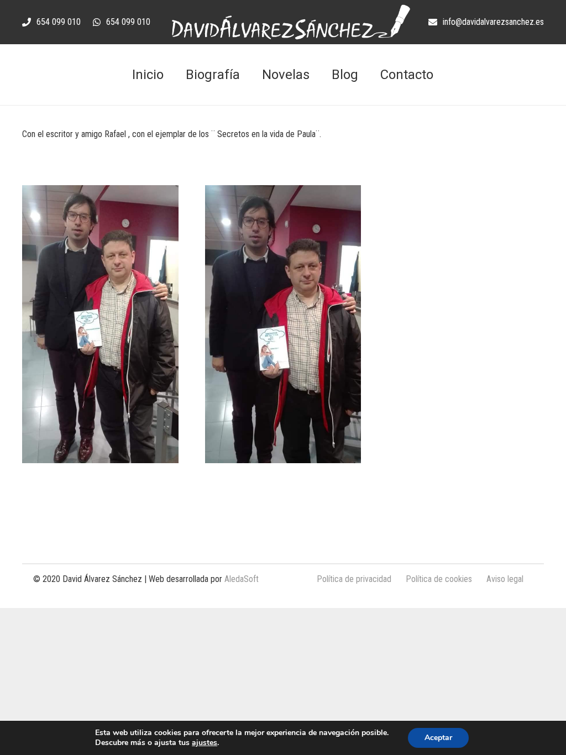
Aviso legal (504, 579)
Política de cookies (439, 579)
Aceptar (438, 737)
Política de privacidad (354, 579)
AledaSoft (241, 579)
